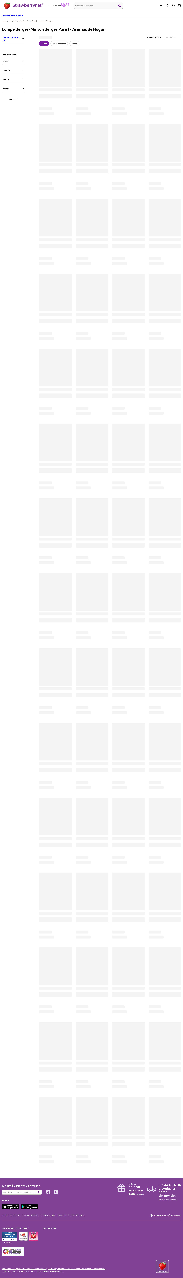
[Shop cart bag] (179, 5)
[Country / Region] (161, 5)
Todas (44, 43)
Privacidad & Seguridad (12, 1269)
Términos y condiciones (35, 1269)
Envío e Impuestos (11, 1215)
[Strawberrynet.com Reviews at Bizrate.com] (9, 1240)
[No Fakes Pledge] (33, 1239)
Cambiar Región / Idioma (167, 1215)
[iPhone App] (11, 1209)
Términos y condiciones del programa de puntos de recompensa (76, 1269)
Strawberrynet (59, 43)
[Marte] (61, 6)
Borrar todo (13, 99)
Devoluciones (31, 1215)
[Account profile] (173, 5)
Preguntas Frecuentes (54, 1215)
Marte (74, 43)
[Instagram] (56, 1192)
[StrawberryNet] (22, 5)
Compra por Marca (12, 15)
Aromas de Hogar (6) (11, 39)
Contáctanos (78, 1215)
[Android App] (30, 1209)
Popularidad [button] (171, 37)
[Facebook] (48, 1192)
